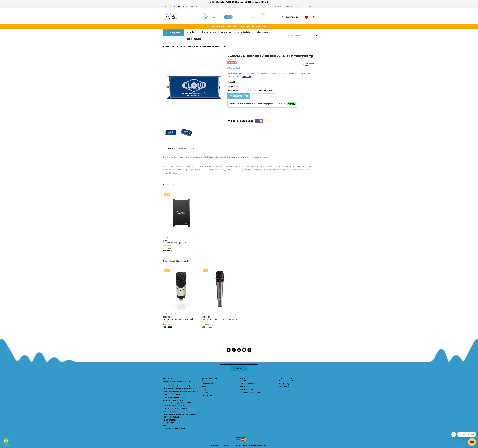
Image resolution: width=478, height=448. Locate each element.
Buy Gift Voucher (246, 389)
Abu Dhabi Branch (175, 394)
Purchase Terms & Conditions (290, 381)
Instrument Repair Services (250, 392)
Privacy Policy (284, 384)
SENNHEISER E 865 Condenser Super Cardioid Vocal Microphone (219, 318)
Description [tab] (169, 149)
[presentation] (169, 87)
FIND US (278, 6)
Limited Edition (244, 32)
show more (246, 76)
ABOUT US (289, 6)
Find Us (243, 386)
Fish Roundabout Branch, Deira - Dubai (183, 392)
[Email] (261, 121)
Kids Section (261, 32)
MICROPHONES (206, 314)
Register (205, 389)
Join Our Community (248, 384)
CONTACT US (310, 6)
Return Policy (284, 386)
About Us (243, 381)
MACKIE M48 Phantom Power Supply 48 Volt (175, 242)
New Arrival (226, 32)
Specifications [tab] (186, 149)
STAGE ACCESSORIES (169, 237)
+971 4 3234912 (193, 6)
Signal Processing (182, 46)
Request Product (240, 96)
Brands (204, 381)
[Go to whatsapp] (6, 441)
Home (166, 46)
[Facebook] (257, 121)
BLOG (299, 6)
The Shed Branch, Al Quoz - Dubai (186, 386)
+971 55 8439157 (169, 411)
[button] (313, 16)
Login (204, 386)
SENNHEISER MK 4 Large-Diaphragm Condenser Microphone (179, 318)
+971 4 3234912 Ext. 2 (171, 417)
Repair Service (194, 39)
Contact (205, 392)
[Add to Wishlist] (254, 96)
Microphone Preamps (208, 46)
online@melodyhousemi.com (174, 428)
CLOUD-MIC (217, 166)
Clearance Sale (208, 32)
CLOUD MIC (238, 86)
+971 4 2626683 (169, 423)
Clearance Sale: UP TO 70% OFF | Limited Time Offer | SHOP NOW (238, 26)
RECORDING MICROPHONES (172, 314)
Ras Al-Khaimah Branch (177, 397)
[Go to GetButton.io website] (6, 445)
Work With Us (207, 395)
